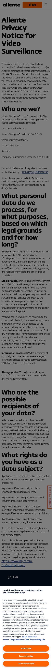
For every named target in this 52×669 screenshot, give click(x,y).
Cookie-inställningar (26, 663)
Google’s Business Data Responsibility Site (27, 640)
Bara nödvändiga (26, 656)
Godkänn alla (26, 648)
